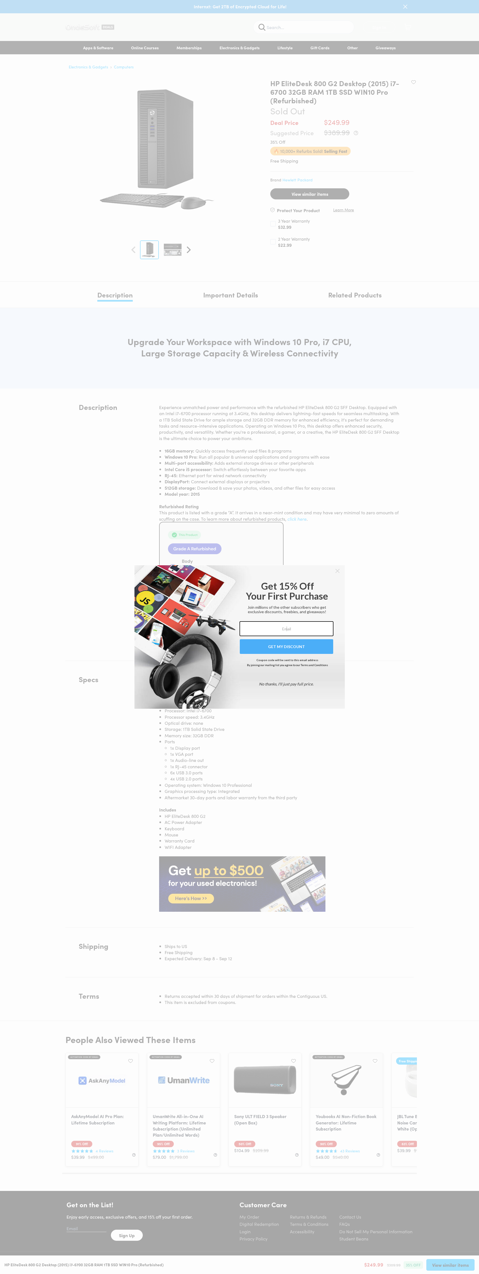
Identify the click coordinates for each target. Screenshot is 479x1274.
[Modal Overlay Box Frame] (239, 637)
